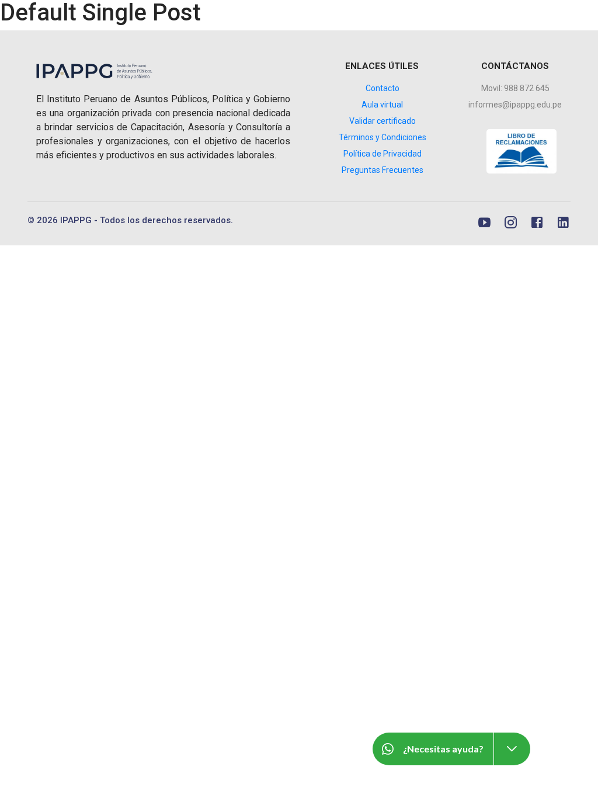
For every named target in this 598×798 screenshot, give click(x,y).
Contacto (382, 88)
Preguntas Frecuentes (382, 170)
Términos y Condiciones (382, 137)
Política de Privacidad (382, 153)
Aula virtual (382, 104)
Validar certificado (382, 121)
